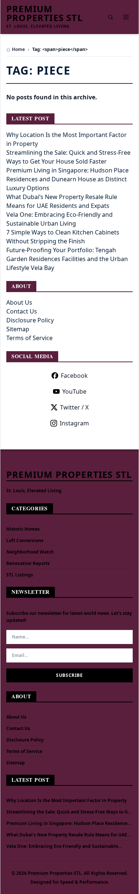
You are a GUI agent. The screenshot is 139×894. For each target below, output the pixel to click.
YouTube (74, 391)
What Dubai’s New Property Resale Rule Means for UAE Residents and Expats (66, 835)
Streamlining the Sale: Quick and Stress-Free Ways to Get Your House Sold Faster (69, 812)
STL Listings (19, 575)
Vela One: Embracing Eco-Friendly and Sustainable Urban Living (62, 846)
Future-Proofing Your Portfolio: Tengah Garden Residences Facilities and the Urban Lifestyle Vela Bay (67, 259)
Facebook (74, 375)
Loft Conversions (24, 540)
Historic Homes (23, 529)
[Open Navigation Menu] (126, 17)
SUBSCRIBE (69, 675)
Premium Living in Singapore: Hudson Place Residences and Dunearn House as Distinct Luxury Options (67, 179)
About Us (19, 302)
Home (18, 49)
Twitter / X (74, 407)
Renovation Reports (28, 563)
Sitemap (17, 329)
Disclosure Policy (30, 320)
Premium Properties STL (44, 13)
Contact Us (21, 311)
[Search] (110, 17)
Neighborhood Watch (30, 552)
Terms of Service (29, 338)
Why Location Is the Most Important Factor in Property (66, 801)
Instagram (74, 423)
